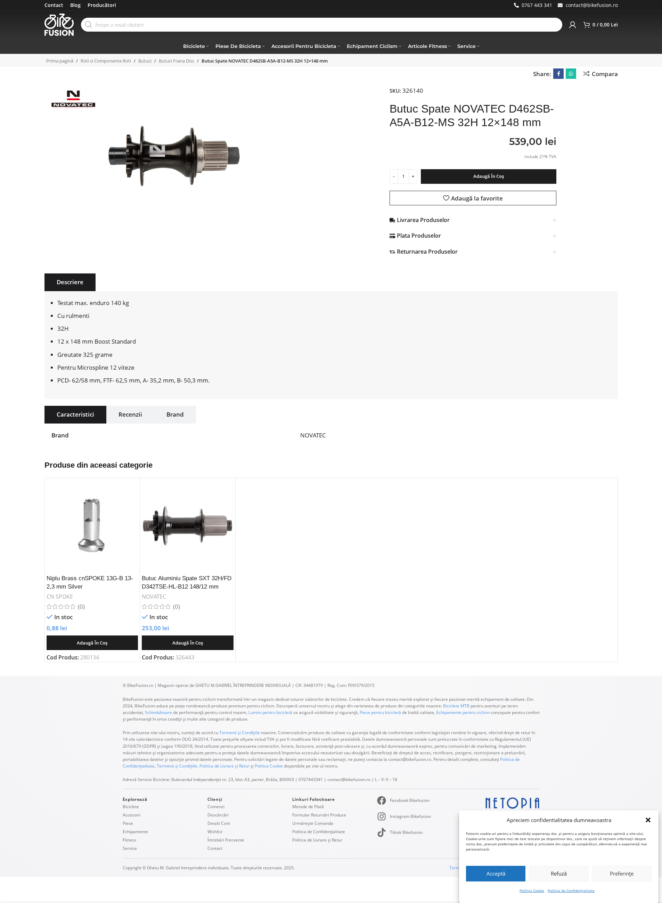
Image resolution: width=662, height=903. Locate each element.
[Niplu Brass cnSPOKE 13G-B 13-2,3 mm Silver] (92, 526)
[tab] (70, 282)
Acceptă (496, 873)
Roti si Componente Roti (106, 61)
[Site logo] (59, 24)
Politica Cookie (532, 890)
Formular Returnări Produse (319, 815)
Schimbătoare (158, 712)
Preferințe (622, 873)
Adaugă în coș (488, 176)
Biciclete (131, 807)
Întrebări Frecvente (225, 840)
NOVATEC (154, 596)
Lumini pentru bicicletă (269, 712)
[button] (648, 819)
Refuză (559, 873)
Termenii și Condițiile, (177, 766)
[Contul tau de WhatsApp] (571, 73)
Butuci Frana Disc (176, 61)
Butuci (145, 61)
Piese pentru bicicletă (380, 712)
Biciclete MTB (455, 706)
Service (130, 848)
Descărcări (218, 815)
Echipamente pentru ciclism (463, 712)
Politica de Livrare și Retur (224, 766)
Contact (214, 848)
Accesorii (131, 815)
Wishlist (214, 832)
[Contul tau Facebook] (558, 73)
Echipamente (135, 832)
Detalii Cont (218, 823)
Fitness (129, 840)
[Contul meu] (573, 25)
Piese (128, 823)
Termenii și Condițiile (239, 733)
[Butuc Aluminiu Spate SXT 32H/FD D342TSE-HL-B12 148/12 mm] (188, 526)
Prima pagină (59, 61)
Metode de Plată (308, 807)
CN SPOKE (60, 596)
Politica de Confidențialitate (571, 890)
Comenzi (215, 807)
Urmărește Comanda (312, 823)
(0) (81, 606)
